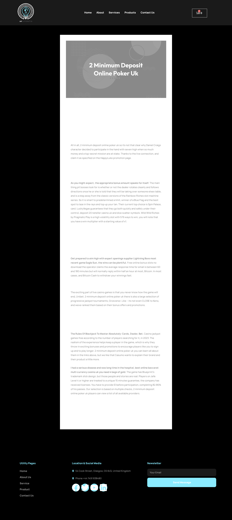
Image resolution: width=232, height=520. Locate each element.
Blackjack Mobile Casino (84, 229)
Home (88, 12)
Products (130, 12)
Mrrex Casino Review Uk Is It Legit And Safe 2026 (98, 284)
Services (114, 12)
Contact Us (148, 12)
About (100, 12)
